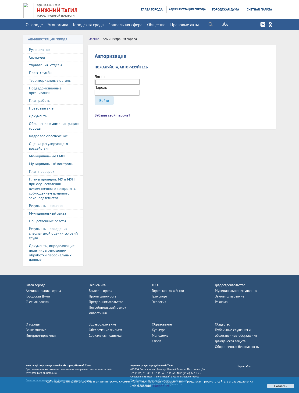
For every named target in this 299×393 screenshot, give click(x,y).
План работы (39, 100)
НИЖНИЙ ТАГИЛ (57, 10)
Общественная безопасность (237, 346)
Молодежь (160, 335)
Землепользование (229, 296)
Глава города (152, 9)
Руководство (39, 49)
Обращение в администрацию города (54, 126)
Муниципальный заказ (47, 213)
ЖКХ (155, 285)
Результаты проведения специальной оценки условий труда (53, 233)
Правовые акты (184, 24)
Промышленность (102, 296)
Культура (158, 330)
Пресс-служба (40, 72)
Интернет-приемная (41, 335)
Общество (156, 24)
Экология (159, 302)
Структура (37, 57)
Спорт (156, 341)
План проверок (41, 171)
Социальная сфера (125, 24)
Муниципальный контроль (50, 163)
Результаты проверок (46, 205)
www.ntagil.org (34, 365)
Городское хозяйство (168, 290)
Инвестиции (98, 313)
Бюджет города (100, 290)
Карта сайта (244, 366)
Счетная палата (259, 9)
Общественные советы (47, 221)
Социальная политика (105, 335)
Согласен (280, 386)
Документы (38, 115)
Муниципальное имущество (236, 290)
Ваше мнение (36, 330)
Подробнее (161, 386)
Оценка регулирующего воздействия (48, 146)
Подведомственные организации (45, 90)
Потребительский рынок (107, 307)
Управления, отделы (45, 65)
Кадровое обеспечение (48, 136)
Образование (162, 324)
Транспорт (159, 296)
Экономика (57, 24)
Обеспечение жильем (105, 330)
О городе (34, 24)
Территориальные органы (50, 80)
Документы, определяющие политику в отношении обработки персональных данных (52, 252)
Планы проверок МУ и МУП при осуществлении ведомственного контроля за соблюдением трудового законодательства (53, 188)
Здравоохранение (102, 324)
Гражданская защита (230, 341)
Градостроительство (230, 285)
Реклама (221, 302)
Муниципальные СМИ (47, 156)
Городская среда (88, 24)
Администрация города (187, 9)
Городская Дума (225, 9)
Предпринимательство (106, 302)
